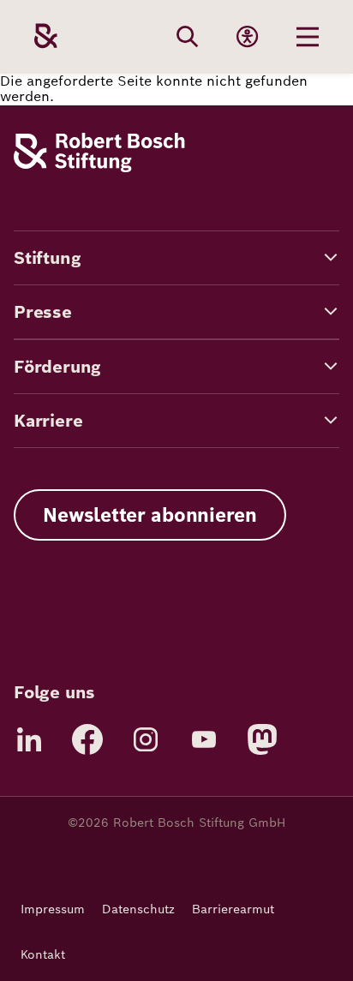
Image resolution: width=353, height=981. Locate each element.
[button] (176, 257)
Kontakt (43, 954)
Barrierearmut (233, 909)
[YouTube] (203, 739)
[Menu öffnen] (307, 37)
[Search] (187, 37)
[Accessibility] (247, 37)
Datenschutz (138, 909)
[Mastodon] (262, 739)
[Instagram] (145, 739)
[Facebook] (87, 739)
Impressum (53, 909)
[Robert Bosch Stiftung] (99, 167)
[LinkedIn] (29, 739)
